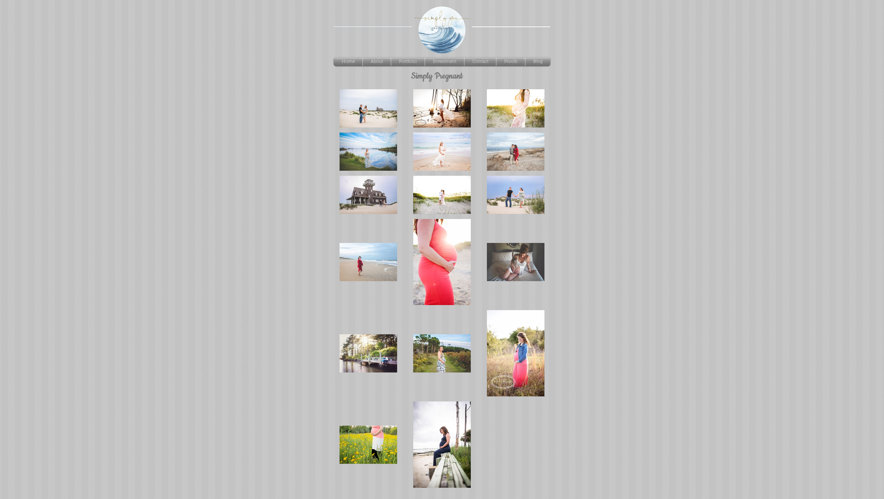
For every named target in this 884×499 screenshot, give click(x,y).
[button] (408, 62)
